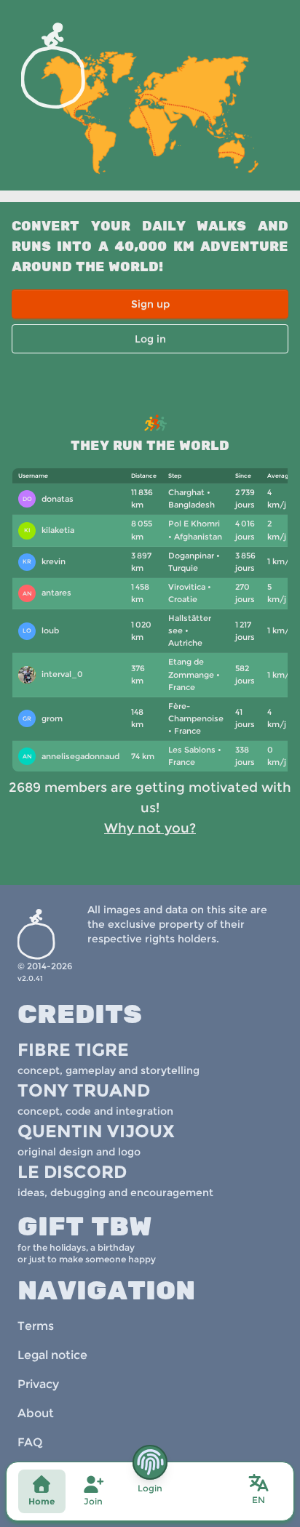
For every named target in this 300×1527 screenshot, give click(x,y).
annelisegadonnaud (71, 756)
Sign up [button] (150, 303)
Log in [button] (150, 338)
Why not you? (150, 828)
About (35, 1413)
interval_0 (53, 676)
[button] (258, 1490)
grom (43, 718)
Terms (35, 1326)
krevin (44, 561)
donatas (48, 499)
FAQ (29, 1442)
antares (47, 593)
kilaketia (49, 530)
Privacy (38, 1384)
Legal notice (52, 1355)
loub (41, 630)
